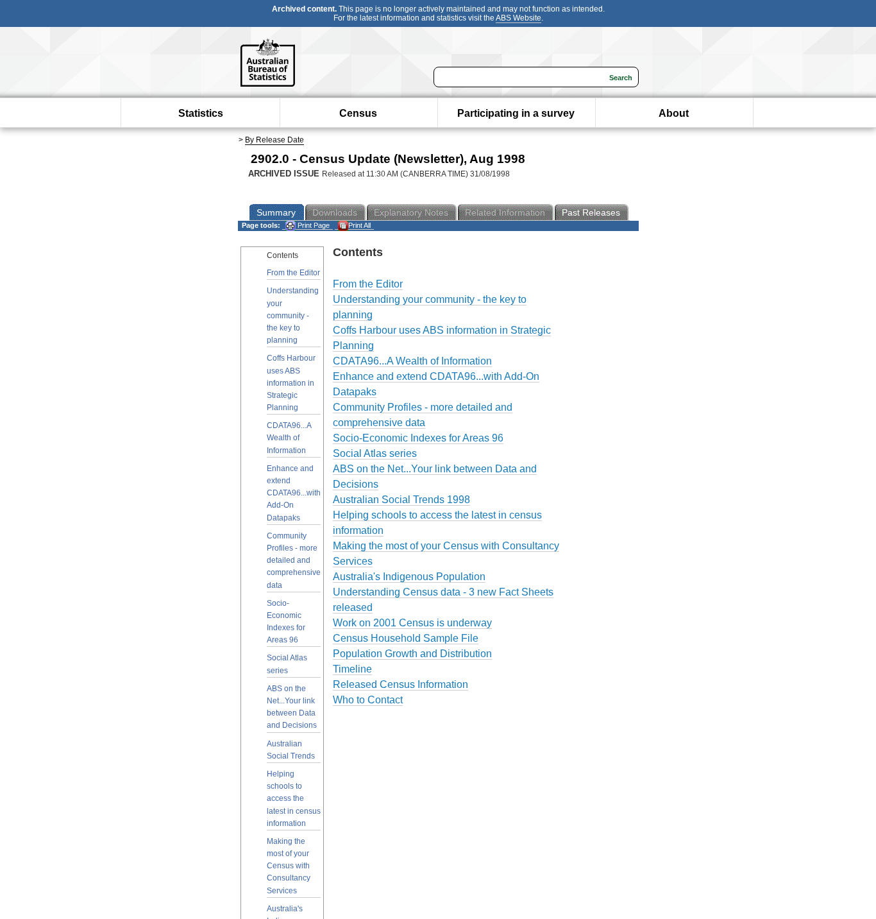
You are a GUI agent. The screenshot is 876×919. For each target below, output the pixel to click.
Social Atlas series (287, 663)
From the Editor (293, 272)
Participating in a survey (516, 113)
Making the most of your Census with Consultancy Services (288, 866)
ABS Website (518, 17)
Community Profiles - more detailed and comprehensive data (294, 560)
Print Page (313, 225)
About (674, 113)
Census (358, 113)
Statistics (200, 113)
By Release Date (274, 139)
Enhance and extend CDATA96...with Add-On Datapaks (294, 493)
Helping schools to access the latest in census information (294, 798)
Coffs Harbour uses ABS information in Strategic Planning (291, 383)
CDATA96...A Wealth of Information (289, 437)
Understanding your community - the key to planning (293, 315)
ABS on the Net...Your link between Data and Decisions (292, 707)
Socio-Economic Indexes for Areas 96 (286, 622)
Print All (359, 225)
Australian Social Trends (291, 749)
